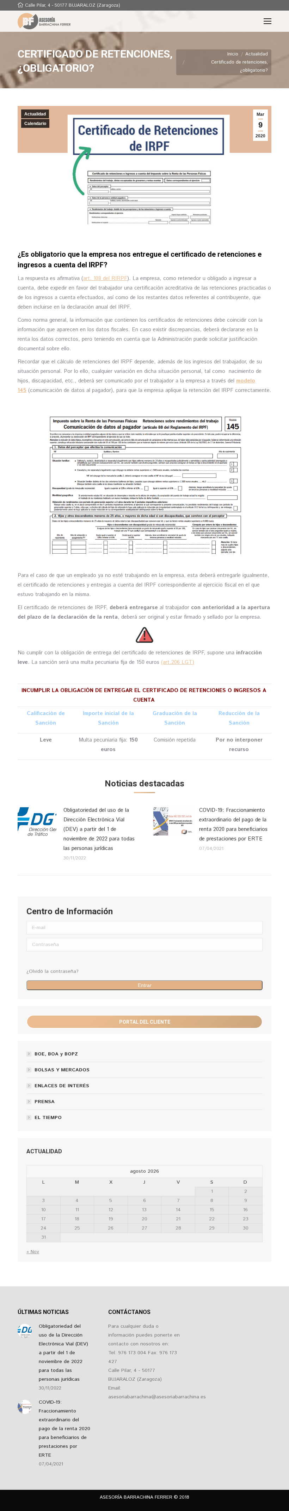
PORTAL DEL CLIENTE (144, 1022)
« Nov (32, 1251)
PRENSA (45, 1101)
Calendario (35, 123)
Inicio (232, 54)
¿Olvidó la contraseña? (52, 971)
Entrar (145, 985)
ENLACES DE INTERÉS (62, 1085)
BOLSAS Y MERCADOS (62, 1069)
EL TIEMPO (48, 1117)
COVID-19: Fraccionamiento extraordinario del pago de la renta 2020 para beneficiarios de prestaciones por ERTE (233, 825)
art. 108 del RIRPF (105, 278)
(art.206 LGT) (177, 662)
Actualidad (256, 54)
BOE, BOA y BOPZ (56, 1054)
